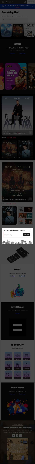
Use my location (26, 234)
